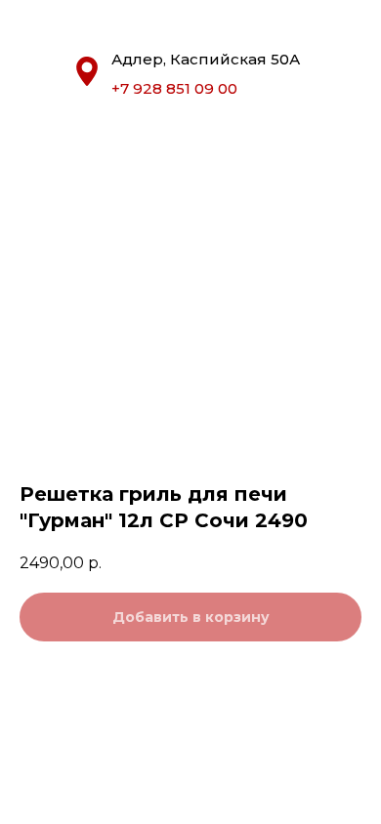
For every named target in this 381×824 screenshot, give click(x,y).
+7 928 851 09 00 (174, 88)
